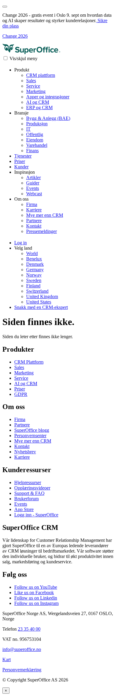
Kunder (21, 166)
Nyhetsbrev (25, 451)
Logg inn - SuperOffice (36, 514)
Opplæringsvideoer (32, 487)
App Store (24, 509)
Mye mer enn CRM (44, 215)
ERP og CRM (39, 107)
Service (33, 86)
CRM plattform (40, 75)
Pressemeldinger (41, 231)
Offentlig (34, 134)
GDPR (20, 394)
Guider (32, 182)
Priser (19, 161)
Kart (6, 659)
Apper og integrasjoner (47, 96)
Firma (31, 204)
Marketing (36, 91)
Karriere (34, 209)
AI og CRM (37, 102)
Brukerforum (26, 498)
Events (32, 188)
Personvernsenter (30, 435)
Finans (32, 150)
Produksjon (37, 123)
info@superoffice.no (21, 649)
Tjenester (23, 155)
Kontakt (33, 225)
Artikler (33, 177)
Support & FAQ (29, 493)
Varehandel (36, 145)
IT (28, 129)
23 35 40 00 (29, 629)
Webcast (34, 193)
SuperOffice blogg (31, 430)
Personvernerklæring (21, 669)
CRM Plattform (28, 362)
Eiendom (34, 139)
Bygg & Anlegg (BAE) (48, 118)
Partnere (34, 220)
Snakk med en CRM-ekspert (41, 307)
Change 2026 (15, 36)
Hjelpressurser (27, 482)
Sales (31, 80)
